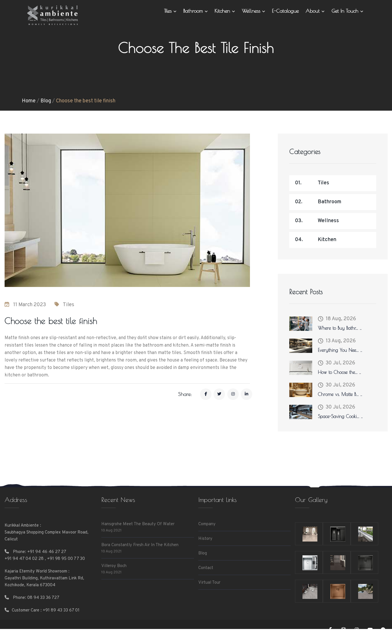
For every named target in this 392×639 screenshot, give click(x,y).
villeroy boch (114, 566)
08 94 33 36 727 (43, 598)
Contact (205, 568)
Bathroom (194, 11)
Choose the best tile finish (85, 101)
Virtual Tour (209, 582)
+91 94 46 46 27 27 (46, 552)
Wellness (252, 11)
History (205, 539)
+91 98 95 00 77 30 (66, 559)
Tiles (168, 11)
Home (29, 101)
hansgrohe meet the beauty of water (137, 524)
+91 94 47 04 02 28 (24, 559)
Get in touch (345, 11)
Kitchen (223, 11)
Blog (45, 101)
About (313, 11)
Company (207, 524)
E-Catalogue (285, 11)
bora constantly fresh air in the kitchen (139, 545)
